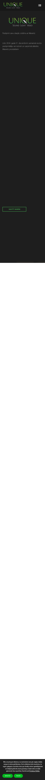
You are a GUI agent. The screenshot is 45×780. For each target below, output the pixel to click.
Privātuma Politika (34, 771)
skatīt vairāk (14, 209)
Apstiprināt (7, 776)
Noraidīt (18, 776)
